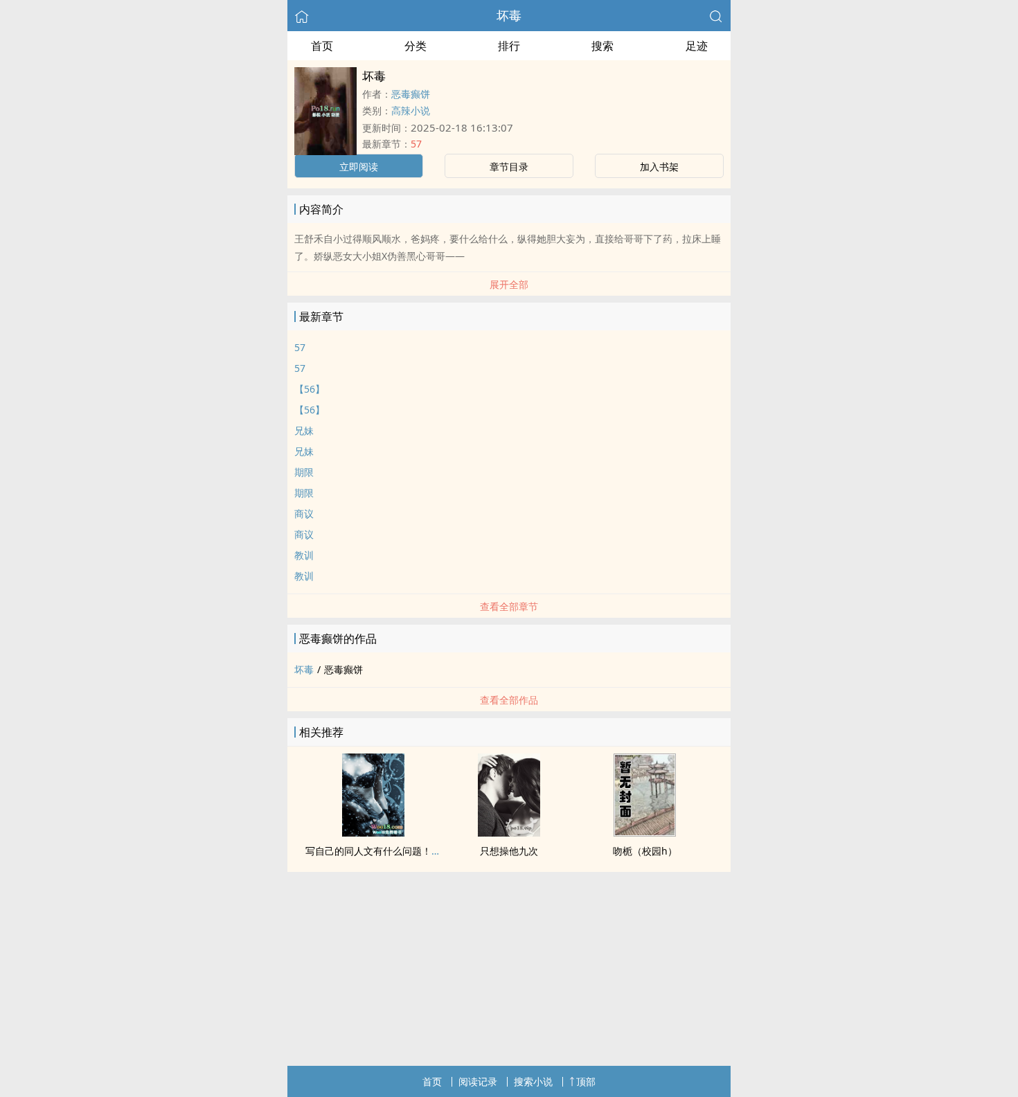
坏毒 (509, 15)
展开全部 (509, 284)
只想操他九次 (509, 850)
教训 (304, 555)
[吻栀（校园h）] (645, 832)
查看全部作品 (509, 699)
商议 (304, 513)
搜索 (602, 45)
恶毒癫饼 (410, 93)
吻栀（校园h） (645, 850)
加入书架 (659, 166)
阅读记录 (477, 1081)
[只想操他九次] (509, 832)
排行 (509, 45)
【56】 (309, 388)
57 (416, 143)
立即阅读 (358, 166)
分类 (415, 45)
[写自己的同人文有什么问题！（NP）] (373, 832)
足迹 (697, 45)
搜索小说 (533, 1081)
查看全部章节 (509, 606)
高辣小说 (410, 110)
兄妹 (304, 430)
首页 (322, 45)
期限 (304, 472)
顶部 (586, 1081)
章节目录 (509, 166)
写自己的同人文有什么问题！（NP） (384, 850)
